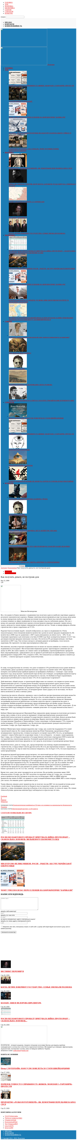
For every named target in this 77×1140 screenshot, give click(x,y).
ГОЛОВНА (9, 2)
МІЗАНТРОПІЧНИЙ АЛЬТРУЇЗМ (21, 465)
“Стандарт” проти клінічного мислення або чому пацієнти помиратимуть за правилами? (39, 337)
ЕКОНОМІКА (10, 8)
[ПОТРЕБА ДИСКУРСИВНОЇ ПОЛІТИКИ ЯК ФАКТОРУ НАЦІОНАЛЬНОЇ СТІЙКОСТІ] (18, 131)
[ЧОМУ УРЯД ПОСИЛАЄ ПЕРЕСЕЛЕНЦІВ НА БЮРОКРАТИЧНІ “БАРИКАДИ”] (18, 115)
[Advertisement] (17, 662)
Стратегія (10, 1120)
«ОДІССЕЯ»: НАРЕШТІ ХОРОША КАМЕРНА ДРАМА (28, 499)
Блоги (9, 1128)
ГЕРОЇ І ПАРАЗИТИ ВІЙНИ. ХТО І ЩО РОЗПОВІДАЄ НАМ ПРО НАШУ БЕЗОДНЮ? (39, 546)
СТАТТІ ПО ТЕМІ (7, 813)
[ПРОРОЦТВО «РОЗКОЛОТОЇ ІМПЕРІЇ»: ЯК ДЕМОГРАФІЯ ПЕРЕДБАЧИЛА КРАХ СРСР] (18, 166)
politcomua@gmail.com (20, 1050)
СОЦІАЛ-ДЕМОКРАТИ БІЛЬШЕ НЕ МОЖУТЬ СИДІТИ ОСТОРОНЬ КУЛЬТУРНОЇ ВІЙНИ (41, 481)
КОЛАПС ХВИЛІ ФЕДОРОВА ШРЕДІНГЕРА (21, 1003)
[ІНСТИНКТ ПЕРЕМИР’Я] (18, 216)
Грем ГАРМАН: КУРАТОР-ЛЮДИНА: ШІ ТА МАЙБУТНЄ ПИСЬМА (33, 530)
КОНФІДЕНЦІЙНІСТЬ (13, 26)
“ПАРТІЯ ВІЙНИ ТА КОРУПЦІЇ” (21, 101)
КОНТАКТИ (9, 24)
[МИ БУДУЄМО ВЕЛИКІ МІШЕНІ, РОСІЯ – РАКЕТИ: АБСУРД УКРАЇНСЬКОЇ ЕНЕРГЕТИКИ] (18, 267)
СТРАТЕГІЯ (9, 11)
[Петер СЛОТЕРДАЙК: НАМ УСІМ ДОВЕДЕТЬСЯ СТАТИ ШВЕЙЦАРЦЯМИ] (18, 416)
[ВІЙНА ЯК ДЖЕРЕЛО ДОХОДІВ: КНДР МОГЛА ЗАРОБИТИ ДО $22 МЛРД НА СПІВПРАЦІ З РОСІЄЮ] (18, 182)
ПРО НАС (8, 22)
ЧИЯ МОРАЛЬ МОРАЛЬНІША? (20, 353)
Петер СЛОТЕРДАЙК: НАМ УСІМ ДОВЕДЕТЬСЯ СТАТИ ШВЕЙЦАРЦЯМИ (36, 418)
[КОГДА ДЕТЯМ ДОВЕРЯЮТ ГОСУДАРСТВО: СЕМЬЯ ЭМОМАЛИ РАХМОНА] (18, 231)
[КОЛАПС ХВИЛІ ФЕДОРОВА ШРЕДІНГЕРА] (6, 999)
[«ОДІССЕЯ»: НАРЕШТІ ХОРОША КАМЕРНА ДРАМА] (18, 497)
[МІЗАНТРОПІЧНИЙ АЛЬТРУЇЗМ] (18, 464)
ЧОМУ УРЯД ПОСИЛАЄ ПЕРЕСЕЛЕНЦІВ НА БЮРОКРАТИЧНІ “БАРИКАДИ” (37, 117)
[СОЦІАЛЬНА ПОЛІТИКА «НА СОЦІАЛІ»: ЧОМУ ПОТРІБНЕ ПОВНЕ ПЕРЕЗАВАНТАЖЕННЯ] (18, 147)
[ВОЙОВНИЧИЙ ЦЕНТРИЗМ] (18, 448)
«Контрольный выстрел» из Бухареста (25, 809)
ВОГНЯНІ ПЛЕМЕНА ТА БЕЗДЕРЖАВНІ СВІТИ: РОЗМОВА (30, 385)
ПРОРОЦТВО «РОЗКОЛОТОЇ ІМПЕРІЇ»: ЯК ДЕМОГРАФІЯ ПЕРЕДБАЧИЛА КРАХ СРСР (40, 168)
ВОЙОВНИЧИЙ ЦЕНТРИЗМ (19, 450)
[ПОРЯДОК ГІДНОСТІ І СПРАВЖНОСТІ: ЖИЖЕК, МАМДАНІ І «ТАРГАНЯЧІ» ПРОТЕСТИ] (18, 84)
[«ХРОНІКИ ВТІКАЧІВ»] (18, 367)
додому (4, 568)
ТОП (6, 4)
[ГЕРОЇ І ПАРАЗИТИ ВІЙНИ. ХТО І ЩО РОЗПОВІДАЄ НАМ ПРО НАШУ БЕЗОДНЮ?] (18, 544)
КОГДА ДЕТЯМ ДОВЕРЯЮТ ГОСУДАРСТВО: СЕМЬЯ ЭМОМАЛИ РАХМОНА (37, 233)
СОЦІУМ (8, 10)
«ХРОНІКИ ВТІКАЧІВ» (17, 369)
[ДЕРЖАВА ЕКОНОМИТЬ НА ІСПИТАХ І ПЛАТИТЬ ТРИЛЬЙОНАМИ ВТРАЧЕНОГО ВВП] (18, 399)
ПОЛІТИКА (9, 6)
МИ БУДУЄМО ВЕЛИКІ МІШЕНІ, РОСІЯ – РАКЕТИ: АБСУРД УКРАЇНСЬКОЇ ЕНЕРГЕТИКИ (42, 268)
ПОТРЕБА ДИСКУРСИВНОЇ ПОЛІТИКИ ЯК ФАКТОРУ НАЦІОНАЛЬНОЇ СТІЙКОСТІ (40, 133)
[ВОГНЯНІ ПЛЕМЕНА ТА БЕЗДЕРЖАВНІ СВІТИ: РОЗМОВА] (18, 383)
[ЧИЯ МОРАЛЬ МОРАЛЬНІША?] (18, 351)
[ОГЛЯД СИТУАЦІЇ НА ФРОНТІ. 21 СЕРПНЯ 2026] (18, 200)
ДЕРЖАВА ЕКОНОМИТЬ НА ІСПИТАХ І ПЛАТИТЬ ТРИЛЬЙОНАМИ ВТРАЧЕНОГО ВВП (41, 400)
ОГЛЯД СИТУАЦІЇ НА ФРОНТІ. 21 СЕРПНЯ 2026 (26, 202)
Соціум (9, 1126)
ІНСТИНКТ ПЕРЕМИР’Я (18, 217)
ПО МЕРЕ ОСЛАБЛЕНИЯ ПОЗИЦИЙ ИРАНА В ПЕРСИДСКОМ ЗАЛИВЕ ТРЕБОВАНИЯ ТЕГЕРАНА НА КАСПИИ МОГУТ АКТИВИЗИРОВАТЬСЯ (41, 319)
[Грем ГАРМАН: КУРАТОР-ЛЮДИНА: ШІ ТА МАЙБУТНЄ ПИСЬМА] (18, 529)
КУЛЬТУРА (9, 13)
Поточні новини (10, 573)
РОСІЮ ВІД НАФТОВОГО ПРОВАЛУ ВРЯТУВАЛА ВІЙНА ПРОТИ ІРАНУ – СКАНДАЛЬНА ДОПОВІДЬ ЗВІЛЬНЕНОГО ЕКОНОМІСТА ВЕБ (42, 252)
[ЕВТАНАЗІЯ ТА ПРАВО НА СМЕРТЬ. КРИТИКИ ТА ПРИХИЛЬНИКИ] (18, 560)
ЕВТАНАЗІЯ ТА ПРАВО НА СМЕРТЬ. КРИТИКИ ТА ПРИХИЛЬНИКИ (34, 562)
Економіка (12, 568)
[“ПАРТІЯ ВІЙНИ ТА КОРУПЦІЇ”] (18, 99)
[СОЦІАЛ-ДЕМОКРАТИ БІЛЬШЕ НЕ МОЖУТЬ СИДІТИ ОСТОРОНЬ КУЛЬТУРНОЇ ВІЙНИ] (18, 479)
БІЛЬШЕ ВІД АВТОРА (23, 813)
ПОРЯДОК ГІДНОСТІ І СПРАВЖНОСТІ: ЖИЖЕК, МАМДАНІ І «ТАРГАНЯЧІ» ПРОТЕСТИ (41, 85)
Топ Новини (11, 1124)
